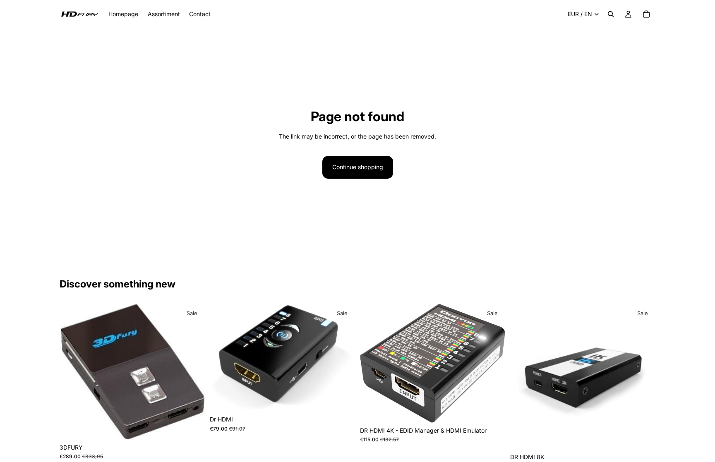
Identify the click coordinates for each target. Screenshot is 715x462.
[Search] (611, 14)
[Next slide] (192, 372)
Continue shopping (357, 166)
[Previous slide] (72, 372)
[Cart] (646, 14)
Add (349, 398)
